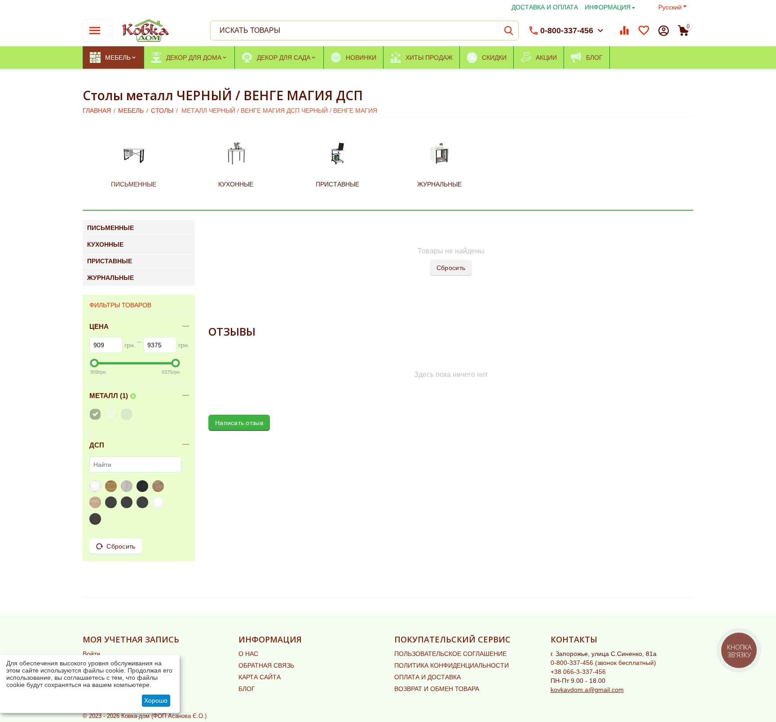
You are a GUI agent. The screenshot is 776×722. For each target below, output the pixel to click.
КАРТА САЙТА (259, 677)
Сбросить (450, 267)
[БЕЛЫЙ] (112, 414)
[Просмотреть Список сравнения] (624, 30)
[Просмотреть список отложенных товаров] (644, 30)
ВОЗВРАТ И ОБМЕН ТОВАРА (436, 688)
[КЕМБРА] (143, 486)
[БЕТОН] (128, 486)
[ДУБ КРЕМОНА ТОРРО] (159, 502)
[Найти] (509, 30)
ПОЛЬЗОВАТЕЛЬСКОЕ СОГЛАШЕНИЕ (450, 653)
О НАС (248, 653)
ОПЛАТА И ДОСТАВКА (427, 677)
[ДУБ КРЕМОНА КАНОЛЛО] (96, 519)
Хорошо (156, 700)
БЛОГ (246, 688)
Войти (91, 653)
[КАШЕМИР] (128, 502)
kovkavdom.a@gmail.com (587, 689)
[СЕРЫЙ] (128, 414)
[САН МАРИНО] (159, 486)
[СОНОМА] (96, 502)
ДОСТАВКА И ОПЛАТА (544, 7)
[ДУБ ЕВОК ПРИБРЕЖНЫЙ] (143, 502)
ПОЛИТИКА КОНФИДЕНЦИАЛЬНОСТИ (451, 665)
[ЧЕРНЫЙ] (96, 414)
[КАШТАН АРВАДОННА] (112, 502)
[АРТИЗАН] (112, 486)
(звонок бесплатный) (603, 662)
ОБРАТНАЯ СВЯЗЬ (266, 665)
